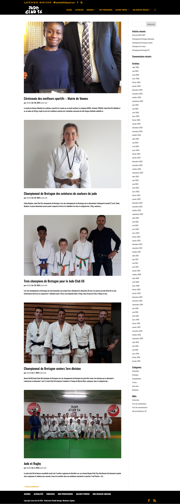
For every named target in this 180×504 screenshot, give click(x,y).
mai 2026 (135, 71)
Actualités (135, 371)
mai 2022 (135, 225)
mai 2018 (135, 349)
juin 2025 (135, 105)
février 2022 (136, 236)
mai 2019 (135, 312)
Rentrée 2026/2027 (138, 35)
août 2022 (135, 218)
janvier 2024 (136, 157)
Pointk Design (57, 500)
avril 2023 (135, 187)
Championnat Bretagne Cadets (142, 42)
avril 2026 (135, 75)
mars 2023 (135, 191)
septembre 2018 (137, 338)
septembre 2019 (137, 304)
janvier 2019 (136, 327)
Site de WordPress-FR (139, 411)
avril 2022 (135, 229)
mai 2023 (135, 184)
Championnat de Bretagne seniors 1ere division (52, 368)
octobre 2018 (136, 334)
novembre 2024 (137, 131)
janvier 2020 (136, 293)
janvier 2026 (136, 86)
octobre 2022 (136, 210)
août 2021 (135, 255)
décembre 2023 (137, 161)
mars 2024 (135, 150)
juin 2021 (135, 259)
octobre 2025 (136, 97)
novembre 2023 (137, 165)
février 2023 (136, 195)
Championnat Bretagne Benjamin (143, 39)
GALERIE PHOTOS (121, 10)
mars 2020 (135, 285)
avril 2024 (135, 146)
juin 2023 (135, 180)
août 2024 (135, 138)
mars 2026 (135, 78)
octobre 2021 (136, 251)
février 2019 (136, 323)
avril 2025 (135, 112)
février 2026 (136, 82)
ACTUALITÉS (79, 10)
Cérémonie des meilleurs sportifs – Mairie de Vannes (56, 98)
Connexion (135, 400)
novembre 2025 (137, 93)
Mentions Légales (69, 500)
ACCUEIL (69, 10)
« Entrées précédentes (31, 486)
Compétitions (136, 378)
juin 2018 (135, 346)
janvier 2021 (136, 270)
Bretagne (135, 375)
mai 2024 (135, 142)
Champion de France (139, 46)
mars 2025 (135, 116)
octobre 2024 (136, 135)
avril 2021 (135, 267)
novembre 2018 (137, 331)
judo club (44, 102)
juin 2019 (135, 308)
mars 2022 (135, 233)
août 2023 (135, 176)
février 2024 (136, 154)
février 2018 (136, 357)
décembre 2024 (137, 127)
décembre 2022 (137, 203)
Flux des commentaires (139, 407)
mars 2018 (135, 353)
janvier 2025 (136, 123)
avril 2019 (135, 316)
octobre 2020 (136, 274)
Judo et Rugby (32, 463)
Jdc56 (28, 102)
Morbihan (135, 390)
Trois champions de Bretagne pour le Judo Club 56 (54, 281)
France (134, 382)
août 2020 (135, 278)
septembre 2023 (137, 172)
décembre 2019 (137, 297)
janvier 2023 (136, 199)
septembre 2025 (137, 101)
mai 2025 (135, 108)
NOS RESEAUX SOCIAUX (141, 10)
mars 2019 (135, 319)
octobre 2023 (136, 169)
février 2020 (136, 289)
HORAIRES (90, 10)
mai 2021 (135, 263)
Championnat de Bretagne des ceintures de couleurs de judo (60, 193)
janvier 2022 (136, 240)
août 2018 (135, 342)
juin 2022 (135, 221)
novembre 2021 (137, 248)
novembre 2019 (137, 300)
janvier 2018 (136, 361)
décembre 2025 (137, 90)
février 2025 (136, 120)
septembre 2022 (137, 214)
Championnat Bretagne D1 (141, 50)
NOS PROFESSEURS (105, 10)
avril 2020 (135, 282)
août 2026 (135, 67)
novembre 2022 (137, 206)
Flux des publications (139, 403)
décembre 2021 (137, 244)
